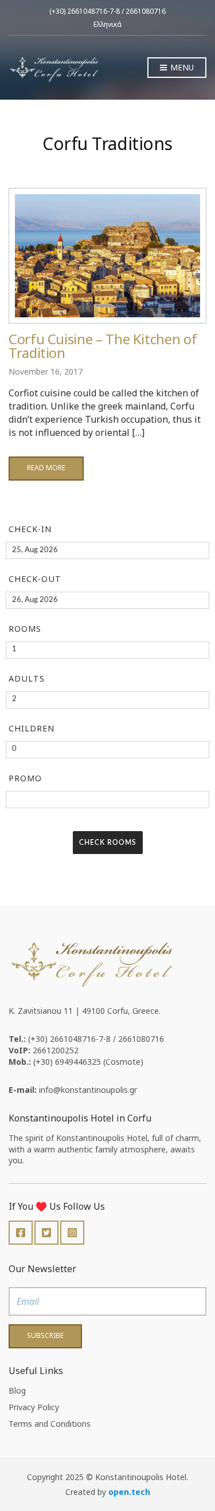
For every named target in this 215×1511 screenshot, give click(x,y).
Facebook (21, 1233)
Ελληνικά (107, 24)
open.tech (129, 1491)
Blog (17, 1390)
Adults (27, 678)
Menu (181, 67)
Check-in (30, 529)
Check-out (35, 578)
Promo (25, 778)
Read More (46, 468)
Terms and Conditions (50, 1423)
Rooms (25, 628)
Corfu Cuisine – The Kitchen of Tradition (103, 345)
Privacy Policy (34, 1407)
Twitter (46, 1233)
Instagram (72, 1233)
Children (31, 728)
